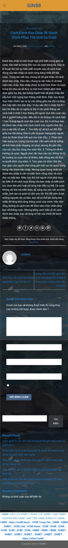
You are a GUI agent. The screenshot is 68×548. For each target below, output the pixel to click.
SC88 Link (19, 526)
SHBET (8, 526)
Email (9, 356)
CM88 (3, 522)
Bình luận (11, 314)
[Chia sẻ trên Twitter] (31, 228)
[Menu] (4, 5)
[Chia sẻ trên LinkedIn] (48, 228)
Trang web (11, 370)
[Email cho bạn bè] (37, 228)
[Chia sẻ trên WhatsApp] (19, 228)
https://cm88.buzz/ (19, 522)
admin (52, 46)
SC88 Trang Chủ (41, 522)
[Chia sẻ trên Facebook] (25, 228)
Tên (9, 341)
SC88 (45, 526)
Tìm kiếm (7, 412)
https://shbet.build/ (33, 538)
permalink (33, 242)
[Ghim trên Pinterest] (42, 228)
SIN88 (34, 5)
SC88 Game (33, 526)
